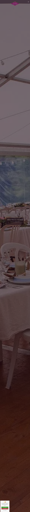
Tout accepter (5, 507)
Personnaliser (5, 510)
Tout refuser (4, 508)
